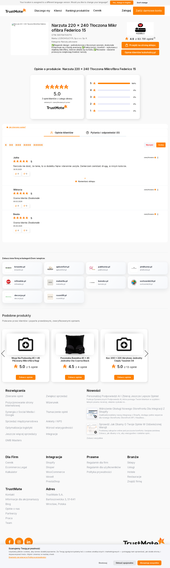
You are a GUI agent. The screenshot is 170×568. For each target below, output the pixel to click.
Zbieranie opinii (14, 396)
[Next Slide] (145, 353)
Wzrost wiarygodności (59, 427)
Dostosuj (103, 563)
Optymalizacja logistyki (18, 427)
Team (8, 522)
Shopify (50, 462)
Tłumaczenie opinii (57, 412)
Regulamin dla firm (97, 462)
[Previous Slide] (3, 353)
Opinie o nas (12, 508)
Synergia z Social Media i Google (20, 413)
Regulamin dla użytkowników (104, 467)
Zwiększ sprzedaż (56, 396)
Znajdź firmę (134, 481)
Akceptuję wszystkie (149, 563)
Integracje (52, 434)
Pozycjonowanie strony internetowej (19, 404)
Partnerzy (11, 513)
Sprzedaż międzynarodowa (21, 421)
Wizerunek (52, 402)
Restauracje (134, 476)
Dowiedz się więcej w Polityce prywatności (27, 557)
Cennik (97, 10)
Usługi (131, 467)
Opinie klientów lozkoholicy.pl (140, 52)
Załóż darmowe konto (149, 10)
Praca (8, 518)
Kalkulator (11, 472)
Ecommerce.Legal (16, 467)
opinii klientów (57, 98)
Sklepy (131, 462)
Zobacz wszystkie (95, 438)
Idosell (50, 476)
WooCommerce (55, 472)
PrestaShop (53, 481)
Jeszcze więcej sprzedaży (21, 434)
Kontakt (9, 494)
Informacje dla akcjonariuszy (22, 499)
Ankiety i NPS (54, 421)
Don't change (142, 3)
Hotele (131, 472)
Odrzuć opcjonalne (124, 563)
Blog (8, 504)
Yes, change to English (122, 3)
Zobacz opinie (26, 377)
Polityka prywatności (99, 472)
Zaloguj (126, 10)
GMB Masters (13, 440)
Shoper (50, 467)
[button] (145, 39)
